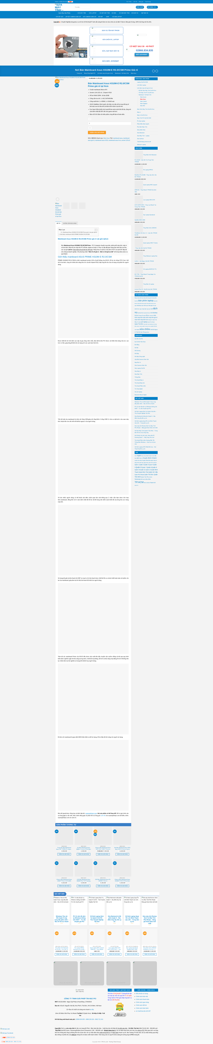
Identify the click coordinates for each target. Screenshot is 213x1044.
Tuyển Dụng (148, 1)
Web (145, 482)
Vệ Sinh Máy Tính (124, 13)
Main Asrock (143, 97)
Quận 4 (151, 464)
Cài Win (114, 13)
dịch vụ (139, 458)
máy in (150, 319)
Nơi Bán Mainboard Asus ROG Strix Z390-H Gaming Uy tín (122, 848)
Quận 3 (146, 464)
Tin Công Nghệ (139, 388)
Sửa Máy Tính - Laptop (143, 135)
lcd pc (136, 315)
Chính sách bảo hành (142, 1008)
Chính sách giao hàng (142, 1002)
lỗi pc (147, 315)
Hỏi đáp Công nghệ (140, 356)
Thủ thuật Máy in (139, 380)
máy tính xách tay (139, 462)
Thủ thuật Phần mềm (140, 386)
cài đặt (154, 455)
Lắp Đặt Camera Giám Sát (73, 16)
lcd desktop (154, 312)
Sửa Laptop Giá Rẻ (140, 368)
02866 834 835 (11, 1037)
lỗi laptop (140, 315)
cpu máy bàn (143, 309)
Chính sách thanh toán (142, 999)
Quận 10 (137, 470)
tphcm (147, 332)
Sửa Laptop (92, 13)
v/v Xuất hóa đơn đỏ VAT (143, 1011)
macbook (151, 315)
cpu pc (148, 309)
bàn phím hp (140, 298)
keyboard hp (140, 312)
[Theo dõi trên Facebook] (152, 1)
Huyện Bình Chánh (150, 458)
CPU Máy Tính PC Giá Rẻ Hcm (146, 92)
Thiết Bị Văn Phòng (141, 332)
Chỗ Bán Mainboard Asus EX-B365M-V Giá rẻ (103, 880)
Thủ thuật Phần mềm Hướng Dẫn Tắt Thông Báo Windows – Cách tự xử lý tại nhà (145, 442)
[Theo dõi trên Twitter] (154, 1)
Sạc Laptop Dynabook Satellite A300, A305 (132, 948)
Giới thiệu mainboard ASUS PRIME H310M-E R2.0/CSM (75, 234)
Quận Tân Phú (145, 477)
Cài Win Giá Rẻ (139, 338)
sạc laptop (137, 329)
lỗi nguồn (144, 315)
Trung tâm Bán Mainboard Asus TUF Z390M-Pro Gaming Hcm (64, 848)
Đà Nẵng (137, 344)
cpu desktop (138, 305)
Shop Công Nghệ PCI (89, 73)
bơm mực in (149, 455)
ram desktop (150, 324)
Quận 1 (137, 464)
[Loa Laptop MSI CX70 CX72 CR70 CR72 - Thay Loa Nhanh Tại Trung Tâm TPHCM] (114, 937)
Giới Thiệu (128, 1)
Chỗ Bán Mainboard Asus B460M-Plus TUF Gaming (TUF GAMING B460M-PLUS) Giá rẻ (83, 880)
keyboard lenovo (147, 312)
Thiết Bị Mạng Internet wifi (144, 141)
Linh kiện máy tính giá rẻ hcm (105, 73)
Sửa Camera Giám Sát (89, 16)
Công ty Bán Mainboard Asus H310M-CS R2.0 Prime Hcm (122, 880)
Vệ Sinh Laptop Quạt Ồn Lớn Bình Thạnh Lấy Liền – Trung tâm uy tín (145, 422)
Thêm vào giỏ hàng (97, 132)
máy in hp (154, 319)
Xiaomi (152, 482)
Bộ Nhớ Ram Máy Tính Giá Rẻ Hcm (147, 90)
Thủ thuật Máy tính (140, 383)
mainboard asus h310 (101, 140)
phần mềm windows (153, 462)
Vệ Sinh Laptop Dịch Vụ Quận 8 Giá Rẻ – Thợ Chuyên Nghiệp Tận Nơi (145, 412)
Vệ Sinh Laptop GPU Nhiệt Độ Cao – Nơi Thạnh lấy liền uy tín (145, 447)
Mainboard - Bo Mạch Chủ (122, 73)
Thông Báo (137, 377)
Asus (136, 298)
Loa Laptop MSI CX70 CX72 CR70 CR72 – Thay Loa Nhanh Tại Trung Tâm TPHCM (114, 948)
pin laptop (144, 322)
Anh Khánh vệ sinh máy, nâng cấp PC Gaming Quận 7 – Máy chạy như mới (145, 436)
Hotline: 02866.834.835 (61, 1)
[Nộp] (89, 7)
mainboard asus (117, 138)
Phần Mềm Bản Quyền (143, 124)
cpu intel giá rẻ (150, 305)
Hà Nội (136, 347)
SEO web (143, 479)
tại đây (92, 1009)
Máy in (139, 112)
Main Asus (133, 73)
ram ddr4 (145, 324)
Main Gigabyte (143, 103)
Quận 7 (144, 467)
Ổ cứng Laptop (141, 121)
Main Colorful (143, 101)
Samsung (137, 479)
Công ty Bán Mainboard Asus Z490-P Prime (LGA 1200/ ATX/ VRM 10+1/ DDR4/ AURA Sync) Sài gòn (64, 880)
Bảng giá (141, 1)
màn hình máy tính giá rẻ (150, 317)
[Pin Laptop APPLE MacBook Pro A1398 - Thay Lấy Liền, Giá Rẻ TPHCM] (79, 937)
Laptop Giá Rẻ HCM (142, 82)
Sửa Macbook (140, 132)
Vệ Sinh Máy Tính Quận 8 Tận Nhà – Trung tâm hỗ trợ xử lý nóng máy (146, 431)
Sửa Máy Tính (82, 13)
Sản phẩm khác (141, 129)
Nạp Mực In (144, 13)
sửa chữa (145, 329)
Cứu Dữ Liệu (59, 16)
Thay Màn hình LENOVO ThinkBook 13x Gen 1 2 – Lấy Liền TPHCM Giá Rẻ (149, 948)
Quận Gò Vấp (153, 472)
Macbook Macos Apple (141, 394)
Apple (139, 455)
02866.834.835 (80, 1019)
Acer (136, 455)
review (150, 477)
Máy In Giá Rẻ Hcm (142, 115)
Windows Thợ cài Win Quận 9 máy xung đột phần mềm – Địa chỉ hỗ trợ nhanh (145, 402)
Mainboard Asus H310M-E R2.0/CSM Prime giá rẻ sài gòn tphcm (80, 232)
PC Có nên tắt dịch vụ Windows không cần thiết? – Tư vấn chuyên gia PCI (146, 407)
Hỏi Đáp (100, 16)
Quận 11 (142, 470)
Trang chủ (79, 73)
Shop (107, 16)
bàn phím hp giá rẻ (148, 298)
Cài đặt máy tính (122, 1028)
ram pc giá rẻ (142, 326)
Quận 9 (154, 467)
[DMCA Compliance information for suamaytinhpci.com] (119, 1014)
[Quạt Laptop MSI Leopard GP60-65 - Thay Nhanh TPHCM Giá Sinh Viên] (97, 937)
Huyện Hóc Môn (138, 460)
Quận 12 (148, 469)
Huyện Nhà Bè (146, 460)
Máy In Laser (138, 322)
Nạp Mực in (59, 1030)
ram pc (137, 326)
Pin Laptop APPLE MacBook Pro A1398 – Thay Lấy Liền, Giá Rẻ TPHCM (79, 948)
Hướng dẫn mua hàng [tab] (69, 223)
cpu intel (143, 305)
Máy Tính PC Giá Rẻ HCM (144, 118)
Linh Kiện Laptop (141, 85)
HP (142, 458)
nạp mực (146, 462)
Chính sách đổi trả (141, 1005)
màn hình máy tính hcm (141, 319)
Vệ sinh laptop (117, 16)
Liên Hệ (135, 1)
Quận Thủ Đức (139, 324)
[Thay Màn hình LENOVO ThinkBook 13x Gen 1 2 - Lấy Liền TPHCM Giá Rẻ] (150, 937)
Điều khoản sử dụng (142, 993)
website (148, 482)
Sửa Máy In (134, 13)
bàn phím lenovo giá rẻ (142, 303)
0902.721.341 (99, 1019)
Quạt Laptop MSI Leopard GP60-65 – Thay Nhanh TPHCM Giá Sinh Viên (97, 948)
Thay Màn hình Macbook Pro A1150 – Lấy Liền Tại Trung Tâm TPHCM (61, 948)
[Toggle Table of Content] (95, 229)
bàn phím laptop (145, 300)
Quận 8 (149, 467)
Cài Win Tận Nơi (133, 1028)
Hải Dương (137, 350)
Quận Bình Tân (143, 472)
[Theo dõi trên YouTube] (157, 1)
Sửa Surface (140, 138)
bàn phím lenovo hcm (151, 303)
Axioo (145, 455)
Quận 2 (141, 464)
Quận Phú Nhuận (151, 322)
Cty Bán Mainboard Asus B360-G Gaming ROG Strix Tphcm (83, 848)
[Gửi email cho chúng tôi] (155, 1)
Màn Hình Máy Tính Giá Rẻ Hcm (145, 109)
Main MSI (142, 105)
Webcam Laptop (141, 144)
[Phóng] (57, 199)
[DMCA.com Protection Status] (120, 1007)
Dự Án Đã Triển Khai (140, 341)
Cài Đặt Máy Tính (105, 13)
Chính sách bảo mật (142, 996)
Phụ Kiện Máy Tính (142, 127)
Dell (152, 309)
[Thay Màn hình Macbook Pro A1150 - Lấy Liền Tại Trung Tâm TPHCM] (62, 937)
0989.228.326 (90, 1019)
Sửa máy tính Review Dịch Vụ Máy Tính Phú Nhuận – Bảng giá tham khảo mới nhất (146, 426)
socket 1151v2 (153, 326)
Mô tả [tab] (58, 223)
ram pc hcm (147, 326)
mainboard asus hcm (115, 140)
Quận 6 (139, 467)
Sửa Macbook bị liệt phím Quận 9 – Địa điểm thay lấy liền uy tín (145, 417)
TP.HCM (139, 482)
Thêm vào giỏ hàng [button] (64, 854)
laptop (151, 460)
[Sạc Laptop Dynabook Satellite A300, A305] (132, 937)
